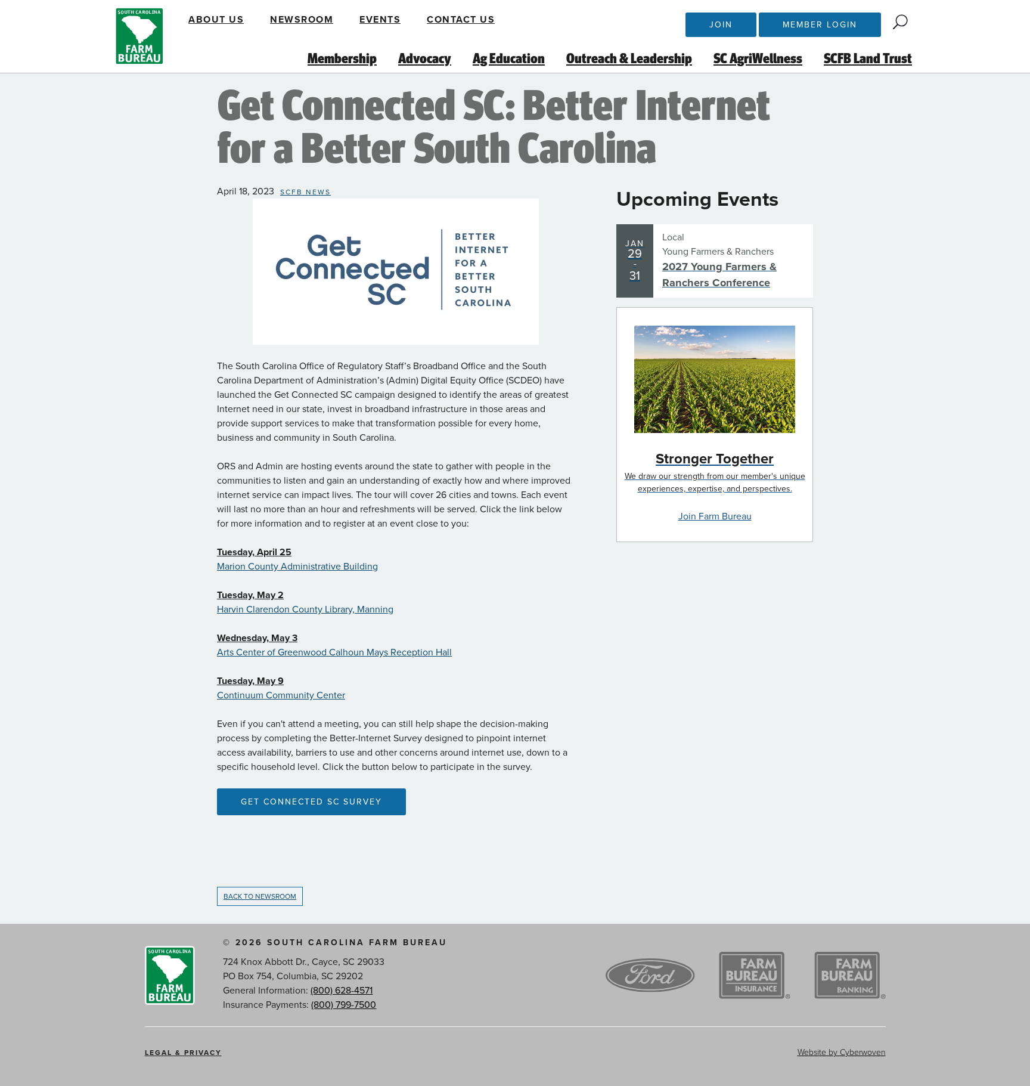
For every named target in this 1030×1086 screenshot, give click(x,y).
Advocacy (424, 59)
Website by (842, 1052)
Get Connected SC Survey (311, 802)
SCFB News (305, 192)
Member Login (820, 25)
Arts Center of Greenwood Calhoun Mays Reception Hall (334, 652)
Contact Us (461, 20)
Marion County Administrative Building (297, 567)
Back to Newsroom (260, 896)
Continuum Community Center (281, 695)
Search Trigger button (900, 22)
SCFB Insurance (754, 975)
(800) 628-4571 (342, 991)
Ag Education (509, 59)
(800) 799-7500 (343, 1005)
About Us (216, 20)
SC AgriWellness (757, 59)
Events (380, 20)
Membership (342, 59)
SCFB (139, 36)
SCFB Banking (850, 975)
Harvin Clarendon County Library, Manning (305, 609)
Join (721, 25)
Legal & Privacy (183, 1052)
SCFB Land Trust (868, 59)
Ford (650, 975)
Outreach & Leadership (629, 59)
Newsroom (301, 20)
